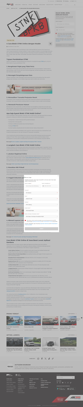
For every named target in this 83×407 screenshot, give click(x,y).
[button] (41, 176)
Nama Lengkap (28, 183)
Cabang (27, 202)
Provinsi (27, 190)
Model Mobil (27, 208)
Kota (26, 196)
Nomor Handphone (46, 183)
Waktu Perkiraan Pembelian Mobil (32, 213)
